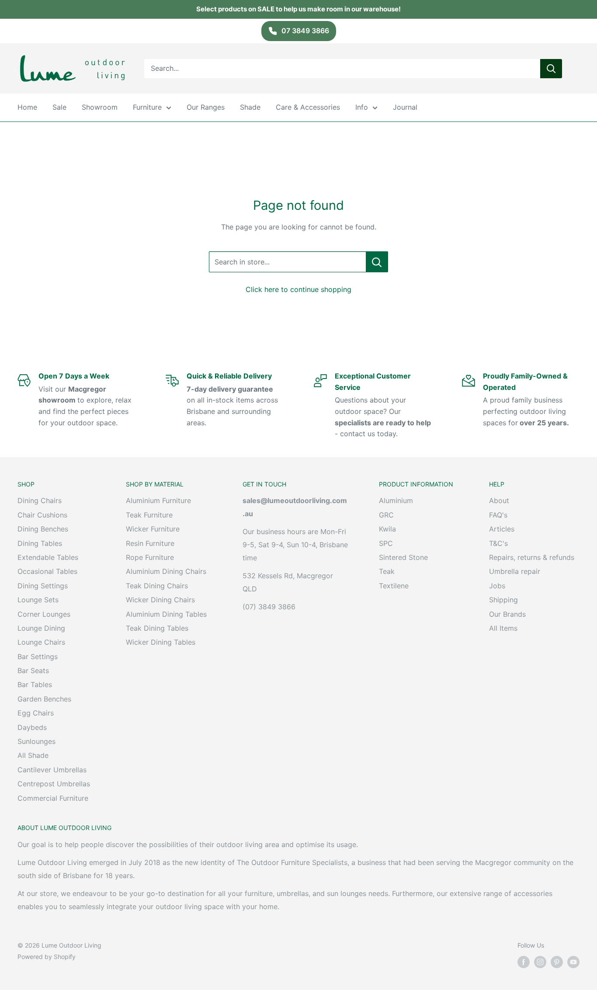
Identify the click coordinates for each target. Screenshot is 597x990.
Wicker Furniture (153, 529)
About (499, 500)
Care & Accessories (308, 107)
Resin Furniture (150, 543)
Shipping (503, 599)
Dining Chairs (39, 500)
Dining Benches (42, 529)
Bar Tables (34, 684)
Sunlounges (36, 741)
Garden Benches (44, 699)
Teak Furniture (149, 515)
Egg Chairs (35, 713)
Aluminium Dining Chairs (166, 571)
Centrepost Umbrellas (53, 783)
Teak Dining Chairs (157, 585)
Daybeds (32, 727)
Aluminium (396, 500)
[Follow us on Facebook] (523, 962)
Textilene (394, 585)
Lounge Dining (41, 628)
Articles (501, 529)
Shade (250, 107)
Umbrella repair (514, 571)
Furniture (147, 107)
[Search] (551, 68)
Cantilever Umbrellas (52, 769)
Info (361, 107)
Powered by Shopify (46, 956)
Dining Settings (42, 585)
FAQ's (498, 515)
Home (27, 107)
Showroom (100, 107)
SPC (386, 543)
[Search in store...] (377, 261)
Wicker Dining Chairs (160, 599)
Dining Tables (39, 543)
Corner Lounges (43, 614)
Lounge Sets (38, 599)
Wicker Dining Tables (160, 642)
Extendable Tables (47, 557)
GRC (386, 515)
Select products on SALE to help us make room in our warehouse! (298, 9)
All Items (503, 628)
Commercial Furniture (52, 798)
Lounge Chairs (41, 642)
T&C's (498, 543)
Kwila (387, 529)
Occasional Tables (47, 571)
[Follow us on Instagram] (540, 962)
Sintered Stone (403, 557)
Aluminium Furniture (158, 500)
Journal (405, 107)
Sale (59, 107)
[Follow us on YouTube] (573, 962)
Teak (387, 571)
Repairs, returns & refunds (531, 557)
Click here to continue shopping (298, 289)
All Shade (33, 755)
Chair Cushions (42, 515)
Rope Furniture (150, 557)
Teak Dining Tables (157, 628)
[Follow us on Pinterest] (557, 962)
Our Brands (507, 614)
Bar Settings (37, 656)
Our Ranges (206, 107)
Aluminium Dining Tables (166, 614)
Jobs (497, 585)
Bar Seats (33, 670)
